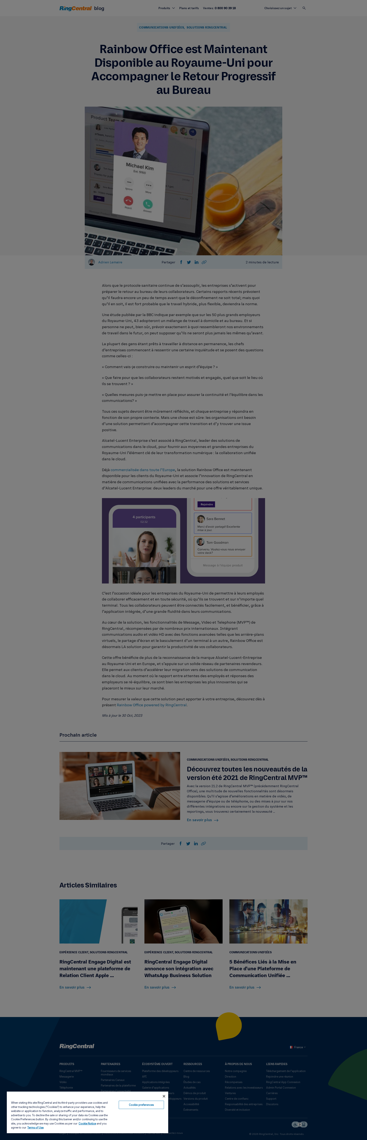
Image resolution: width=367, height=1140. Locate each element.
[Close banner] (164, 1096)
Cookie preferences (141, 1104)
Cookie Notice (87, 1123)
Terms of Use (35, 1127)
